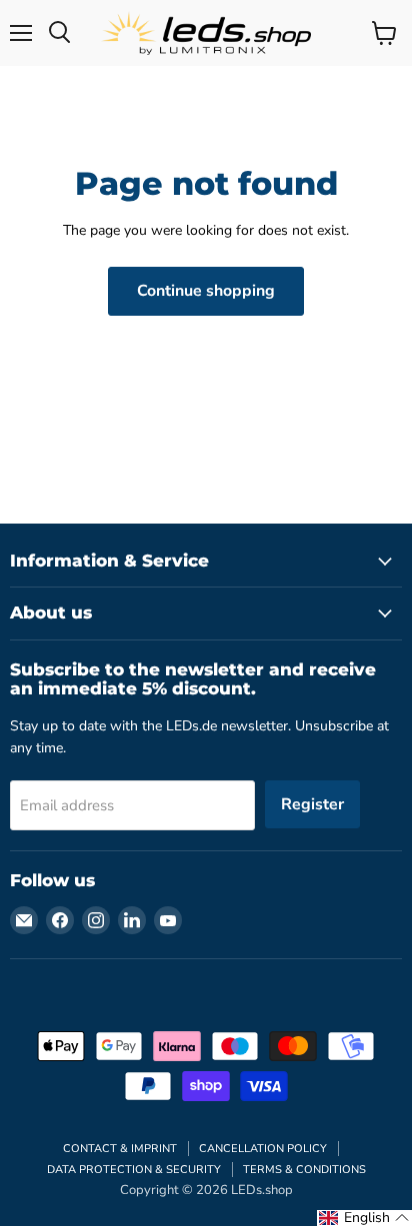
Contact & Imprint (120, 1148)
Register (312, 804)
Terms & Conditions (304, 1169)
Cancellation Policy (263, 1148)
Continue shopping (206, 291)
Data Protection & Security (134, 1169)
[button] (364, 1218)
